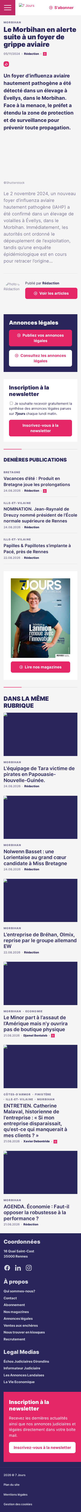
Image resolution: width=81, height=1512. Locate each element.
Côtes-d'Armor (17, 1094)
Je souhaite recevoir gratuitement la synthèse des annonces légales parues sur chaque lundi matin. (40, 408)
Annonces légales (18, 1318)
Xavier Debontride (36, 1141)
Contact (10, 1298)
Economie (34, 1011)
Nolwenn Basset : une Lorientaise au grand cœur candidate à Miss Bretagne (35, 857)
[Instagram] (28, 1267)
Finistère (43, 1094)
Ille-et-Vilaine (17, 503)
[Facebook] (7, 1267)
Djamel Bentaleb (35, 1035)
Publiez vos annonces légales (43, 338)
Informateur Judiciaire (22, 1368)
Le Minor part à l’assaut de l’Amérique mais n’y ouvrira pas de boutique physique (36, 1023)
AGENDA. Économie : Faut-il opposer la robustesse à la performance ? (36, 1212)
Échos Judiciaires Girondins (26, 1361)
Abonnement (14, 1305)
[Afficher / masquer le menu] (7, 7)
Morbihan (12, 22)
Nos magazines (16, 1312)
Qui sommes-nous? (19, 1291)
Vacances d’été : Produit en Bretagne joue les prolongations (37, 481)
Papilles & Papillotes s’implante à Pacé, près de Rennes (37, 548)
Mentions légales (15, 1494)
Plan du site (12, 1484)
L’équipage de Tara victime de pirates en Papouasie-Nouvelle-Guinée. (39, 774)
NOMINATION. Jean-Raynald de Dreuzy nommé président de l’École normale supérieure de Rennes (40, 515)
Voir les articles (54, 293)
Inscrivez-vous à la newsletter (40, 428)
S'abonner (64, 7)
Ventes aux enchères (21, 1325)
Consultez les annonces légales (43, 358)
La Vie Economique (19, 1382)
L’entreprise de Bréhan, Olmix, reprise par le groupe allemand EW (40, 940)
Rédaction (31, 53)
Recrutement (14, 1339)
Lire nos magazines (43, 667)
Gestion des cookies (18, 1504)
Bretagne (12, 472)
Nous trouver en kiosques (24, 1332)
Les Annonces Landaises (24, 1375)
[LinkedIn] (18, 1267)
